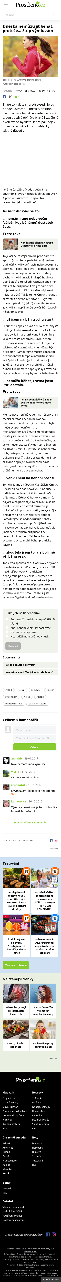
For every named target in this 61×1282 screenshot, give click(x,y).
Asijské (6, 1143)
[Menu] (6, 6)
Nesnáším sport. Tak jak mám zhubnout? (29, 672)
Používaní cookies (12, 1215)
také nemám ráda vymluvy (28, 764)
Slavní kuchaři (10, 1106)
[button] (54, 14)
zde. (35, 1262)
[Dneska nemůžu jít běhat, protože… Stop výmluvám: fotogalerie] (30, 56)
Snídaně (37, 1098)
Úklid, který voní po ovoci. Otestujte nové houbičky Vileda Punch (16, 946)
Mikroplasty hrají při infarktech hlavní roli (16, 1011)
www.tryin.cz (34, 1248)
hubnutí (50, 690)
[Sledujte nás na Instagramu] (56, 841)
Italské (6, 1164)
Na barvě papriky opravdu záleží (43, 1045)
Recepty (37, 1092)
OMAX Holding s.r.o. (21, 1270)
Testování (37, 1160)
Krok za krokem (11, 1124)
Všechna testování (16, 965)
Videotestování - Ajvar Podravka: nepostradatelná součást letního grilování (44, 946)
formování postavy (13, 704)
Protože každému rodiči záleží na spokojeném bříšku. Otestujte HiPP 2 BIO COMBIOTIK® (44, 901)
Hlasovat (13, 646)
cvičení (8, 690)
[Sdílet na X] (10, 97)
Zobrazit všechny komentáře (30, 822)
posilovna (35, 690)
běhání (22, 690)
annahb (16, 758)
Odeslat (34, 747)
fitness (27, 697)
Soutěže (36, 1156)
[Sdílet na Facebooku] (4, 97)
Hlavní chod (39, 1111)
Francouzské (10, 1160)
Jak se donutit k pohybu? (20, 664)
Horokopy (37, 1147)
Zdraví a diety (47, 91)
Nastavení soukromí (14, 1220)
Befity (7, 1182)
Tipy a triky (9, 1098)
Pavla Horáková (25, 91)
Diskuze (36, 1151)
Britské (6, 1151)
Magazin (37, 1143)
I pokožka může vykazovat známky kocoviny (43, 1011)
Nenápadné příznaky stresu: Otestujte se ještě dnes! (37, 244)
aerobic (40, 697)
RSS (5, 1128)
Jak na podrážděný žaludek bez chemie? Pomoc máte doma (36, 402)
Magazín (8, 1092)
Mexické (7, 1169)
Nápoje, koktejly (41, 1106)
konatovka (18, 801)
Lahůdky (37, 1115)
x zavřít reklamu (51, 1279)
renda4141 (18, 785)
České (6, 1156)
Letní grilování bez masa (15, 1045)
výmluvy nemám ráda (25, 777)
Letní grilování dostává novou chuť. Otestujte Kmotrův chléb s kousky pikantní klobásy (16, 901)
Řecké (6, 1173)
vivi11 (15, 772)
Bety (35, 1137)
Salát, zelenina (40, 1124)
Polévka (36, 1102)
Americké (8, 1147)
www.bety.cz (46, 1248)
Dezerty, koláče (40, 1119)
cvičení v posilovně (37, 704)
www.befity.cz (30, 1251)
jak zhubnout (11, 697)
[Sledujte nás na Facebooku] (51, 841)
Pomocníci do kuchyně (15, 1111)
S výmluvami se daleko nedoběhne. (33, 791)
